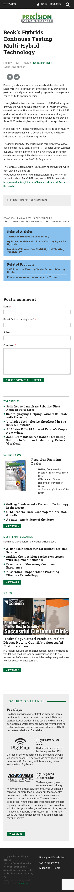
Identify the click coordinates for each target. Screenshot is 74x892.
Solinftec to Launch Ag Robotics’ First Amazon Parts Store (33, 408)
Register (55, 4)
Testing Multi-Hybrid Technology (28, 236)
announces (25, 218)
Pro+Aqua (15, 709)
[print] (17, 77)
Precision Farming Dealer (46, 461)
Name (7, 306)
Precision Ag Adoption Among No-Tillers (32, 276)
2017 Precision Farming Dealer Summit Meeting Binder (36, 270)
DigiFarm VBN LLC (47, 742)
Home (57, 867)
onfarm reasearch (59, 221)
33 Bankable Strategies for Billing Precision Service (37, 550)
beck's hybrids (44, 218)
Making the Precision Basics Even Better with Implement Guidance (35, 558)
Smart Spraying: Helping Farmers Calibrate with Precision (37, 415)
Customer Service (49, 862)
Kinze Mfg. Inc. (36, 221)
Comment (9, 345)
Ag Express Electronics (45, 776)
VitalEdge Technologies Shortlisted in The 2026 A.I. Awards (36, 423)
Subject (7, 332)
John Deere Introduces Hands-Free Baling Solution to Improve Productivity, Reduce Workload (35, 440)
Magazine (44, 867)
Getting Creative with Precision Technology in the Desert (37, 505)
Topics (11, 4)
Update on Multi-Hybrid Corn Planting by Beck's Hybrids (36, 243)
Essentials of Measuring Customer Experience (30, 565)
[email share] (10, 77)
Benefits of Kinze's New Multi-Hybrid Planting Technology (35, 250)
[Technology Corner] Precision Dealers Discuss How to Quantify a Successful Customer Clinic (33, 642)
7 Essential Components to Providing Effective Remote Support (32, 573)
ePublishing (23, 883)
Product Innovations (42, 62)
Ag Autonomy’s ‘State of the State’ (30, 519)
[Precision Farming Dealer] (15, 475)
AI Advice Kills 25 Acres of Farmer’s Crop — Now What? (36, 430)
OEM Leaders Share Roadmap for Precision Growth (36, 513)
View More (12, 526)
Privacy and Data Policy (52, 857)
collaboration (16, 221)
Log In (43, 4)
